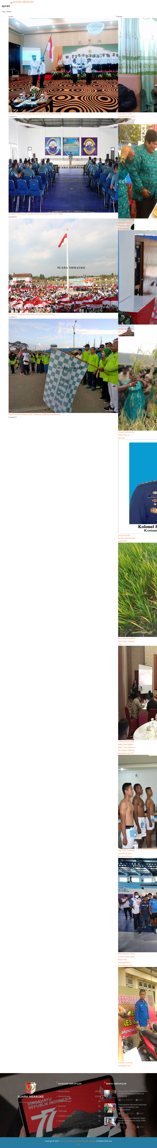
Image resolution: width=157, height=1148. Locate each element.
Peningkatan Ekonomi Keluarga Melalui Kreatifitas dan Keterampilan (132, 1107)
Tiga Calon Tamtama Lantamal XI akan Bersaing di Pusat (126, 853)
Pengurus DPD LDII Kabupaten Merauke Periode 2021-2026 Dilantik (35, 114)
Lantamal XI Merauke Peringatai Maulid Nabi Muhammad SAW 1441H (36, 214)
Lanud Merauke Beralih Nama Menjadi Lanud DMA (126, 538)
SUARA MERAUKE (23, 2)
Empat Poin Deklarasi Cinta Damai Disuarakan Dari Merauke (32, 314)
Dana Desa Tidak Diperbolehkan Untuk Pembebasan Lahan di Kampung (133, 1093)
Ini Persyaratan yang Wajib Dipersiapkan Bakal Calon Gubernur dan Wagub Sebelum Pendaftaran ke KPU (126, 747)
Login (78, 1144)
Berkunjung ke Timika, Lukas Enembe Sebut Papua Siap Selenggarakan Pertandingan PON (126, 960)
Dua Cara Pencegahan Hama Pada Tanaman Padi (127, 641)
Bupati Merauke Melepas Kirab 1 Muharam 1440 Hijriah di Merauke (34, 414)
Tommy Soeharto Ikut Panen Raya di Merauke (126, 435)
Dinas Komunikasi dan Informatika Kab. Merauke (77, 1141)
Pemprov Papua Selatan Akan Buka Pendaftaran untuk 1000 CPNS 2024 (132, 1120)
